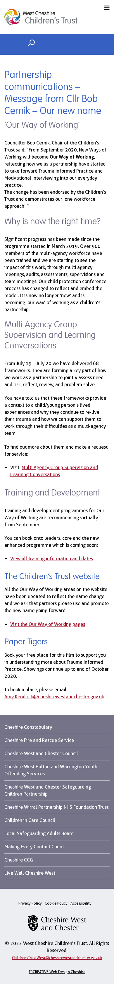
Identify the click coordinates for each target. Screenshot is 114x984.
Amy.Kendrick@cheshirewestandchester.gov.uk (54, 696)
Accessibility (80, 903)
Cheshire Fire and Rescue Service (39, 740)
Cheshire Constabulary (28, 727)
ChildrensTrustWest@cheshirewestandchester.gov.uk (57, 958)
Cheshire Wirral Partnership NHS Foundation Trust (56, 807)
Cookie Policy (56, 903)
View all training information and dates (51, 558)
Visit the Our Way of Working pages (47, 624)
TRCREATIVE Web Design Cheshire (57, 972)
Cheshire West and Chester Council (41, 753)
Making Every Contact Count (34, 846)
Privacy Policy (30, 903)
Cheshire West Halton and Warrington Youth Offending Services (50, 770)
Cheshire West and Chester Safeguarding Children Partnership (47, 790)
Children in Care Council (29, 820)
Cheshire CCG (18, 860)
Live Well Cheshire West (29, 873)
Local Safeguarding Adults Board (39, 833)
